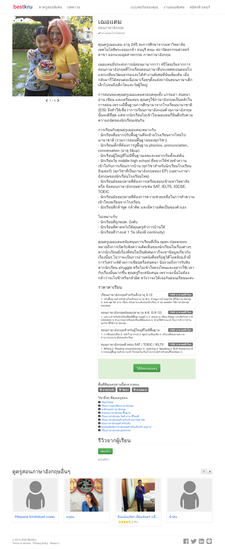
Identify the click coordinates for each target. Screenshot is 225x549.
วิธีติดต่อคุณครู (146, 368)
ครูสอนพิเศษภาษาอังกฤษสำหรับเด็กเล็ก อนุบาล (126, 426)
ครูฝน (70, 516)
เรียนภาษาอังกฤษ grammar (116, 430)
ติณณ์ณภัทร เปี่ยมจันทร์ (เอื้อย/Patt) (142, 516)
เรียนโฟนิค (107, 402)
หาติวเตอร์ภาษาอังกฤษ (113, 409)
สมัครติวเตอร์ (200, 6)
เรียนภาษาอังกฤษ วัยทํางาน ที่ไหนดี (120, 416)
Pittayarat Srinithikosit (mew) (35, 516)
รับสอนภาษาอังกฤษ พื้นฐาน (116, 412)
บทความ (73, 6)
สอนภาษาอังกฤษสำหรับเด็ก (115, 423)
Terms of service (21, 543)
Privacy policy (40, 543)
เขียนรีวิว (105, 451)
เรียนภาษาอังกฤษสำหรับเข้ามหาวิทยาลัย (123, 419)
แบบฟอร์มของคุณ (144, 6)
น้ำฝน (173, 516)
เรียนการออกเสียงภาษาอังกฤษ (117, 405)
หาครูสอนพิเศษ (50, 6)
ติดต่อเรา (55, 543)
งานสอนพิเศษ (173, 6)
